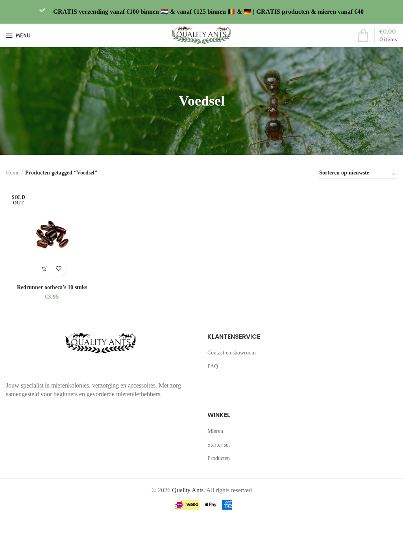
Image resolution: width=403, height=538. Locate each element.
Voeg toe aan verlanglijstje (59, 269)
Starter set (218, 445)
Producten (218, 458)
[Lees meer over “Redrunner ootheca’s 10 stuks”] (45, 269)
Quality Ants (187, 490)
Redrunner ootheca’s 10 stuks (52, 287)
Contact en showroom (231, 353)
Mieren (215, 431)
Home (12, 173)
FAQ (212, 366)
